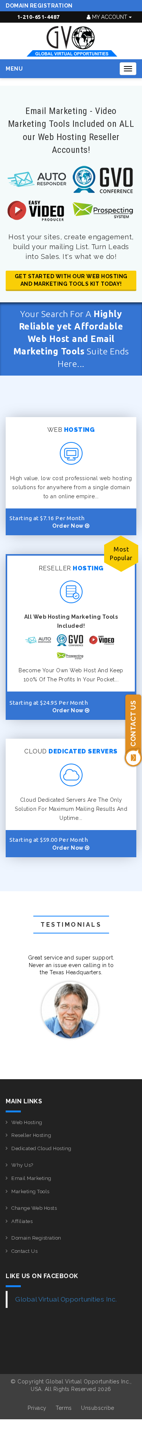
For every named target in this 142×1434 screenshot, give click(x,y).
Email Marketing (31, 1178)
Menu (14, 69)
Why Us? (22, 1165)
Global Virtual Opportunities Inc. (66, 1299)
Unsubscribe (97, 1408)
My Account (110, 17)
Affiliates (22, 1221)
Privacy (37, 1408)
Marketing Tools (30, 1191)
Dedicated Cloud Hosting (41, 1148)
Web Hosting (26, 1122)
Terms (64, 1408)
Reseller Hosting (31, 1135)
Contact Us (24, 1251)
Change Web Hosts (34, 1208)
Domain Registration (39, 6)
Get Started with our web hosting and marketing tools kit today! (71, 280)
